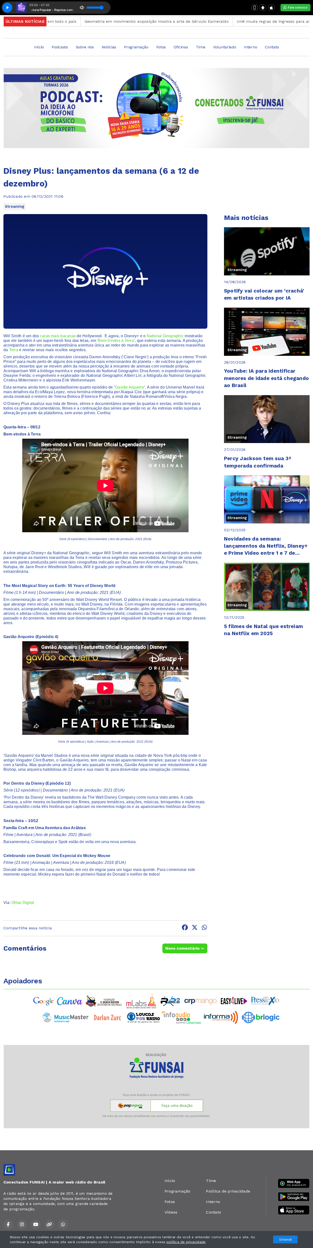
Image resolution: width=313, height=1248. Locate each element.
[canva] (69, 1000)
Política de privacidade (228, 1191)
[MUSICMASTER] (66, 1017)
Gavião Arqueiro (129, 387)
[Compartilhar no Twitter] (195, 928)
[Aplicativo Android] (263, 7)
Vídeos (171, 1212)
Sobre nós (85, 47)
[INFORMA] (221, 1017)
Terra (13, 350)
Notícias (109, 47)
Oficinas (181, 47)
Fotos (161, 47)
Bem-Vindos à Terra (116, 340)
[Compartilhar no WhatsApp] (204, 928)
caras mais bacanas (58, 336)
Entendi (285, 1239)
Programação (136, 47)
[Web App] (254, 7)
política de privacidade (186, 1242)
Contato (272, 47)
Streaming (14, 206)
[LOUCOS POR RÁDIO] (143, 1017)
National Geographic (165, 336)
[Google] (44, 1000)
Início (39, 47)
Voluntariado (224, 47)
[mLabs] (141, 1000)
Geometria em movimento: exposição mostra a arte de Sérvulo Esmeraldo (125, 21)
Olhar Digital (22, 903)
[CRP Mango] (200, 1000)
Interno (250, 47)
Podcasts (60, 47)
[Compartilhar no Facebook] (185, 928)
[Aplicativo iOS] (271, 7)
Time (200, 47)
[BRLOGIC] (260, 1017)
